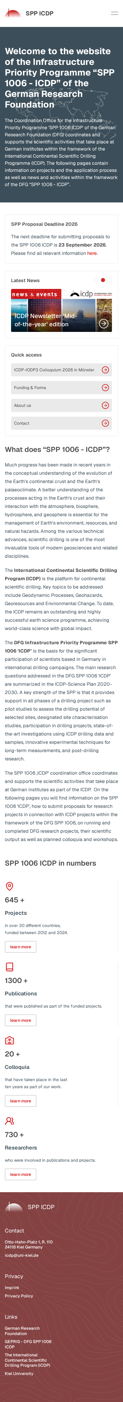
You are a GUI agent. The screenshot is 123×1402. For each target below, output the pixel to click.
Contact (21, 423)
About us (22, 405)
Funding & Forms (30, 387)
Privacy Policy (19, 1296)
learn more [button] (20, 946)
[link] (29, 13)
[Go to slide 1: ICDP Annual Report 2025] (96, 280)
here (92, 253)
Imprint (12, 1287)
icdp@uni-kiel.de (22, 1255)
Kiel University (19, 1373)
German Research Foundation (22, 1331)
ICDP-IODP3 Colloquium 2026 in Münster (54, 370)
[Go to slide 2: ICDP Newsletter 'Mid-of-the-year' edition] (103, 280)
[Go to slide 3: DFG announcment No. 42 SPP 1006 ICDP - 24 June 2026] (110, 280)
